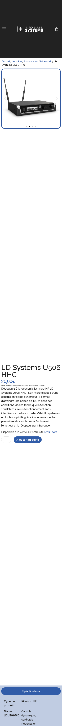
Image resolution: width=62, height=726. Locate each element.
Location (17, 61)
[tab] (31, 691)
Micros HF (45, 61)
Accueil (6, 61)
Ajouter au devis (27, 439)
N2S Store (50, 432)
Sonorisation (31, 61)
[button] (4, 29)
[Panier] (57, 29)
